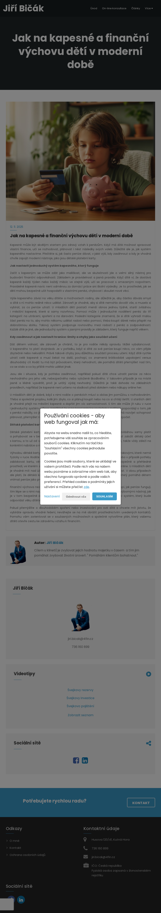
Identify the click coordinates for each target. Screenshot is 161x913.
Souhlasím (104, 496)
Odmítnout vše (76, 496)
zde (86, 487)
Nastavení (52, 496)
